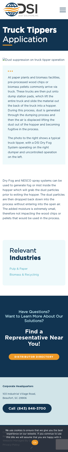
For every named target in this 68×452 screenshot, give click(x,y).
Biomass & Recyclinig (24, 274)
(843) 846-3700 (31, 408)
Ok (34, 442)
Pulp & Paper (19, 268)
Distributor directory (34, 356)
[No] (31, 447)
